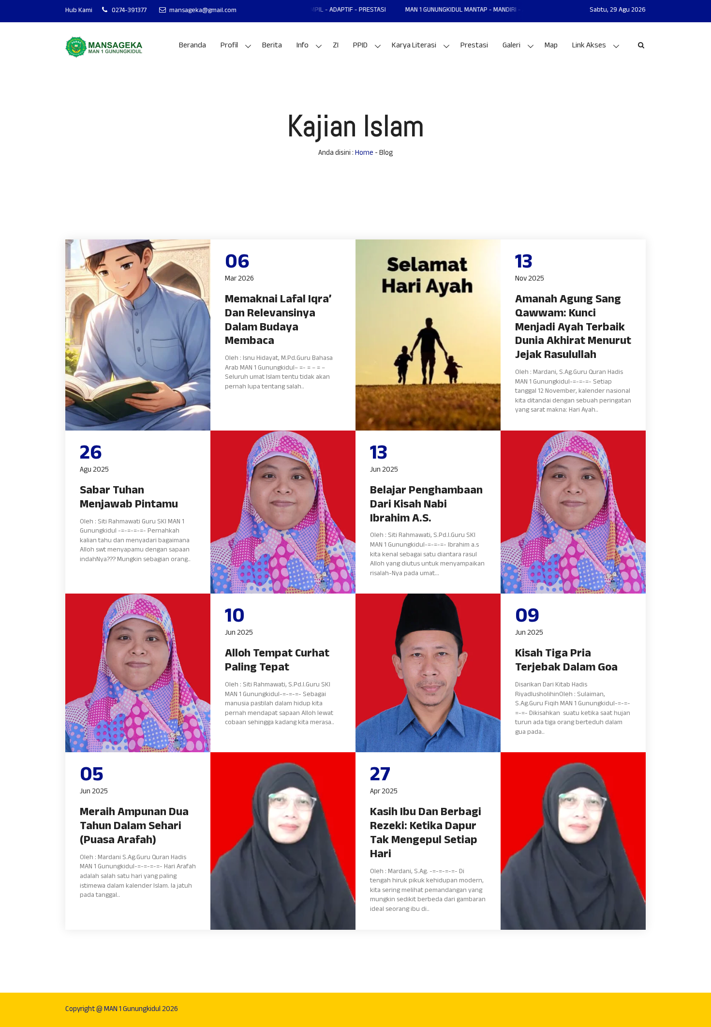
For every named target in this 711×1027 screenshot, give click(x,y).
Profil (229, 46)
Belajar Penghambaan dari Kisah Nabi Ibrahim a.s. (426, 506)
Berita (272, 46)
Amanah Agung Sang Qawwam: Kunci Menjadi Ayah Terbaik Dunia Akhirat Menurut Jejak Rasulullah (573, 328)
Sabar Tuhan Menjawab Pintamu (129, 499)
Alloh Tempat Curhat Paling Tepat (277, 662)
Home (364, 154)
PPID (360, 46)
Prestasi (474, 46)
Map (551, 46)
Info (302, 46)
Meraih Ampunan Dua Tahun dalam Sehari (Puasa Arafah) (134, 827)
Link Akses (589, 46)
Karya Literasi (414, 46)
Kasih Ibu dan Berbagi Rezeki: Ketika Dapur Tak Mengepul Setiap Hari (425, 834)
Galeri (511, 46)
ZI (336, 46)
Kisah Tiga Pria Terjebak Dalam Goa (566, 662)
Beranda (192, 46)
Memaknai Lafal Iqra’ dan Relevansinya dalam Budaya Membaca (278, 321)
